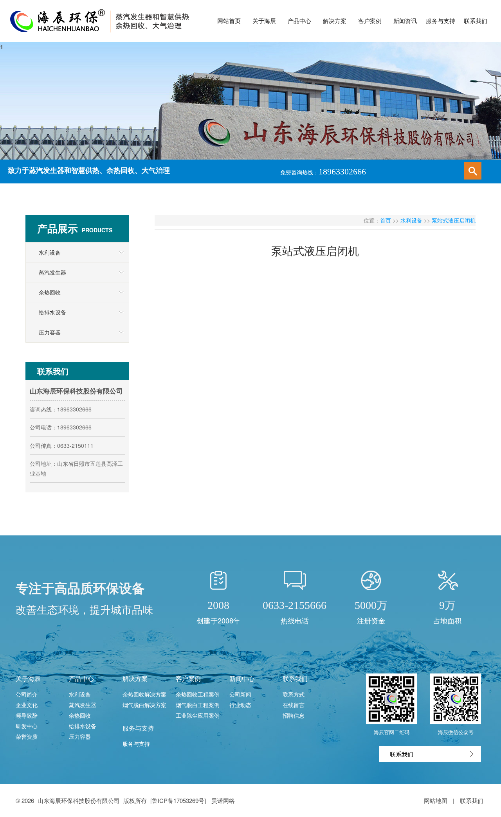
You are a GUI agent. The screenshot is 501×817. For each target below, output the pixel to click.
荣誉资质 (27, 736)
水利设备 (50, 252)
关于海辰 (28, 678)
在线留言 (294, 705)
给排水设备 (52, 312)
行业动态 (240, 705)
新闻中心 (241, 678)
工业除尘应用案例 (198, 715)
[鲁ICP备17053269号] (178, 800)
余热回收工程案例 (198, 694)
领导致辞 (27, 715)
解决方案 (135, 678)
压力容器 (50, 332)
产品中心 (81, 678)
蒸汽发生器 (52, 272)
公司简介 (27, 694)
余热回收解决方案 (144, 694)
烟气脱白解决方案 (144, 705)
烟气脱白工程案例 (198, 705)
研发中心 (27, 726)
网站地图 (435, 800)
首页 (385, 220)
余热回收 (50, 292)
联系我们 (295, 678)
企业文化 (27, 705)
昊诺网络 (223, 800)
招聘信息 (294, 715)
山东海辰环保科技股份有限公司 (79, 800)
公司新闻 (240, 694)
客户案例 (188, 678)
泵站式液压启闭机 (454, 220)
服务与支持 (138, 728)
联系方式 (294, 694)
